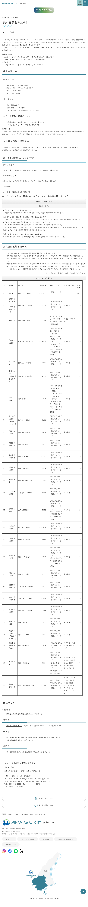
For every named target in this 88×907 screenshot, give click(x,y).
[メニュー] (85, 3)
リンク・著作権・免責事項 (27, 839)
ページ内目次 (9, 32)
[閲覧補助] (80, 3)
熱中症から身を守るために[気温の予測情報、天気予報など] (27, 737)
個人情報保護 (46, 839)
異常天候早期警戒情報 (14, 740)
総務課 (18, 831)
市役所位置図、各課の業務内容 (65, 839)
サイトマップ (9, 839)
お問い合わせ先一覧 (11, 844)
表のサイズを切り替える (44, 201)
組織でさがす (19, 814)
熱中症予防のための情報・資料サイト (19, 714)
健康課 (31, 814)
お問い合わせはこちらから (13, 786)
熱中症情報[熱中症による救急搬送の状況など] (23, 752)
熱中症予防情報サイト (14, 726)
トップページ (11, 814)
